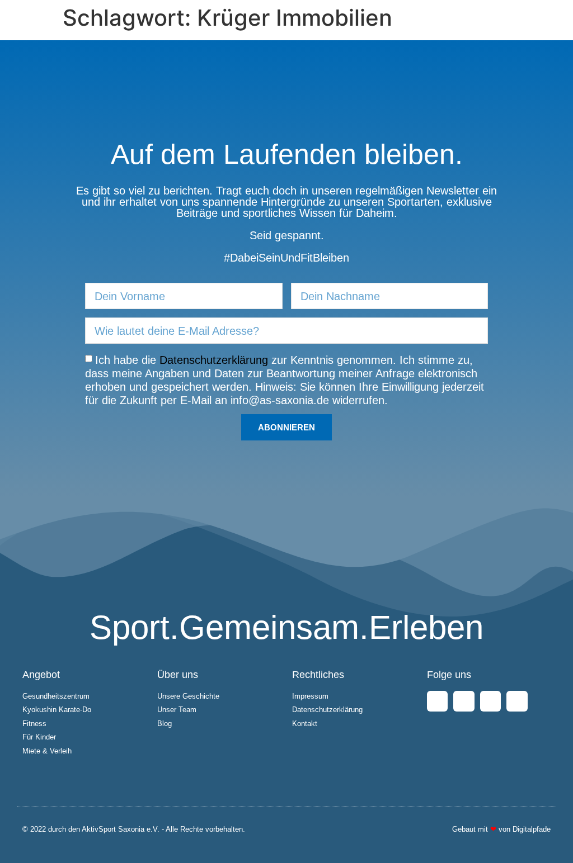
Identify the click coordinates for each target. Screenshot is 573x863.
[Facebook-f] (437, 701)
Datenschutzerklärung (213, 360)
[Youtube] (490, 701)
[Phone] (516, 701)
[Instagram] (463, 701)
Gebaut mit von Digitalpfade (501, 829)
